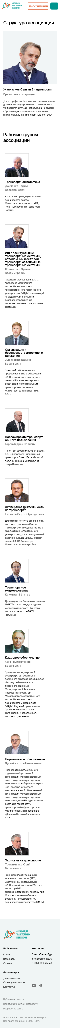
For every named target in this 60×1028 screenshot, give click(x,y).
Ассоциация (11, 972)
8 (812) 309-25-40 (42, 963)
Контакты (9, 986)
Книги (6, 954)
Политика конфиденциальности (20, 1003)
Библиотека (10, 948)
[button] (38, 6)
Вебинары (9, 958)
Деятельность (11, 978)
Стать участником (14, 982)
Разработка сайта (13, 1008)
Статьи (7, 963)
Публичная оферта (13, 999)
